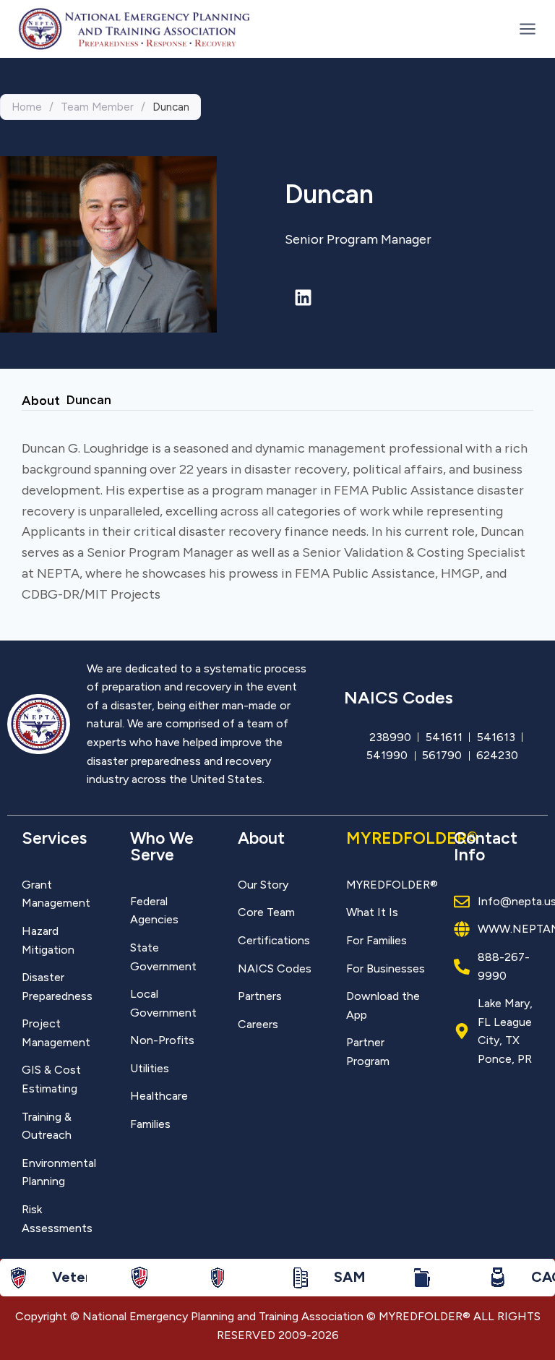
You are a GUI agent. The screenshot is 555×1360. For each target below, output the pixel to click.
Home (27, 107)
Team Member (97, 107)
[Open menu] (524, 28)
